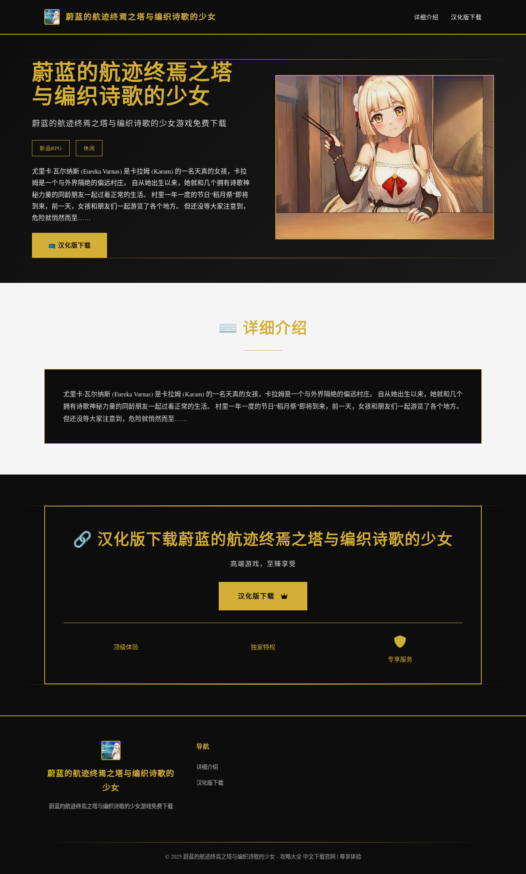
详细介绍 (426, 17)
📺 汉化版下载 (69, 245)
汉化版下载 (466, 17)
